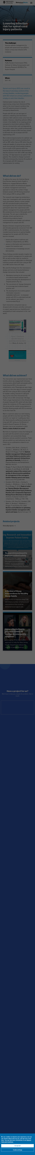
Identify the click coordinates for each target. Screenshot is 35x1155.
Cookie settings (17, 1150)
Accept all (17, 1146)
